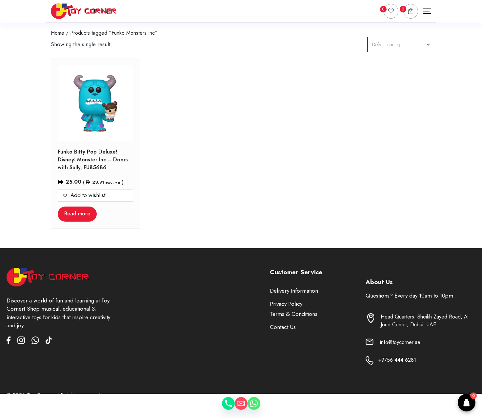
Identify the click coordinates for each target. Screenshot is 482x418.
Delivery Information (294, 291)
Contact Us (283, 327)
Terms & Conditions (293, 314)
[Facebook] (12, 341)
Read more (77, 213)
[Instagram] (24, 341)
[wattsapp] (38, 341)
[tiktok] (49, 341)
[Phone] (221, 408)
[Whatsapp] (260, 408)
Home (57, 33)
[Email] (241, 408)
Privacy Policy (286, 304)
